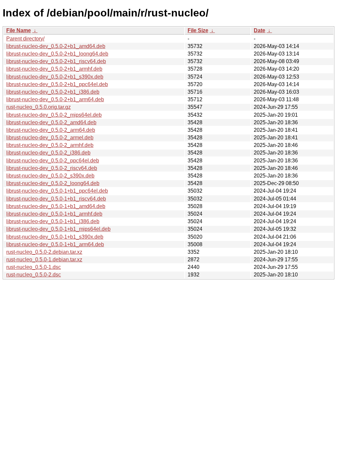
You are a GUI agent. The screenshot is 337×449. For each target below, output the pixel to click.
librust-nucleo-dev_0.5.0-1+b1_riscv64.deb (56, 198)
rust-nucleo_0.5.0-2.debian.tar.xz (44, 252)
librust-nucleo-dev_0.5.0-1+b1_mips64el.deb (58, 229)
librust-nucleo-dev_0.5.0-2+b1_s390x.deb (54, 77)
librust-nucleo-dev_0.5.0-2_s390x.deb (50, 175)
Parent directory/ (25, 38)
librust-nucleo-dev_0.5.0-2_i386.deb (48, 152)
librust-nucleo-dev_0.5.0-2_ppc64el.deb (52, 160)
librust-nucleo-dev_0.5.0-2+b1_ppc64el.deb (57, 84)
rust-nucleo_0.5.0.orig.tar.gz (38, 107)
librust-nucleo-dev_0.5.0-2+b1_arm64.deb (55, 99)
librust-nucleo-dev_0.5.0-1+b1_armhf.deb (54, 214)
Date (259, 30)
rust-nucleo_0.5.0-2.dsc (33, 274)
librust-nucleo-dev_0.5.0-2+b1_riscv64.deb (56, 61)
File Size (198, 30)
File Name (18, 30)
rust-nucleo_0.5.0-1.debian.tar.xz (44, 259)
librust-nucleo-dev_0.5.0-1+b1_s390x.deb (54, 237)
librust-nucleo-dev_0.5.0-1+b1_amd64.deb (55, 206)
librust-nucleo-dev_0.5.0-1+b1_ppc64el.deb (57, 191)
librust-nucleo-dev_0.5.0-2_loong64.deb (52, 183)
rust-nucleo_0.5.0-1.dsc (33, 267)
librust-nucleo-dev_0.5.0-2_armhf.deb (49, 145)
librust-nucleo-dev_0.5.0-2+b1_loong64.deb (57, 54)
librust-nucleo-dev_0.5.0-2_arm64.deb (50, 130)
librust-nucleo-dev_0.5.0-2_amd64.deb (51, 122)
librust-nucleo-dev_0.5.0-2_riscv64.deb (51, 168)
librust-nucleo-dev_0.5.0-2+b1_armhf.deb (54, 69)
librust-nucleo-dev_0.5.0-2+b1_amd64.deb (55, 46)
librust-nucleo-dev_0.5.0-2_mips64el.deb (54, 115)
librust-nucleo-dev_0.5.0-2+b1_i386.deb (52, 92)
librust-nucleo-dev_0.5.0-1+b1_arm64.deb (55, 244)
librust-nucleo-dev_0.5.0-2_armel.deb (49, 137)
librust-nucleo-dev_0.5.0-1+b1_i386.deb (52, 221)
